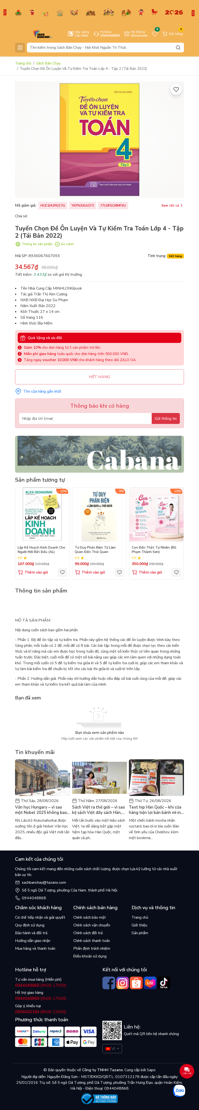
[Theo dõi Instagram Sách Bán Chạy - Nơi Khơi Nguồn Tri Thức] (122, 983)
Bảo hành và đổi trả (31, 933)
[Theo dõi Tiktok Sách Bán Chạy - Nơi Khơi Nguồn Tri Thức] (164, 983)
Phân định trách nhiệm (91, 948)
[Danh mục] (20, 48)
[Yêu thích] (176, 89)
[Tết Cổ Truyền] (99, 12)
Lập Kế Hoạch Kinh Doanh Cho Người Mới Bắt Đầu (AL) (41, 549)
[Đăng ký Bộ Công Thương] (99, 1098)
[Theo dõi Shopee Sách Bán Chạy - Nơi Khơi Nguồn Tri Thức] (136, 983)
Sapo (151, 1070)
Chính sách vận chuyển (91, 925)
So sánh (67, 244)
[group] (99, 139)
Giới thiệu (139, 925)
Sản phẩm (140, 933)
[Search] (178, 47)
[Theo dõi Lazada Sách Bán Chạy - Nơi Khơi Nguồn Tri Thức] (150, 983)
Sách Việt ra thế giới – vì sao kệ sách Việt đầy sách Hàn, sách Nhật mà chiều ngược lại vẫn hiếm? (99, 810)
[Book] (99, 454)
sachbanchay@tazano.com (44, 882)
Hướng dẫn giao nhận (32, 940)
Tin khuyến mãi (35, 752)
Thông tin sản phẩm (37, 244)
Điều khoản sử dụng (90, 956)
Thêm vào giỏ (36, 572)
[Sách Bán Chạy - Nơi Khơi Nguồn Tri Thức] (35, 33)
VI (113, 1048)
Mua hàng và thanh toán (35, 948)
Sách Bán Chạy (48, 63)
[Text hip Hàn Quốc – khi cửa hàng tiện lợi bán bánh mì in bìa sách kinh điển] (156, 777)
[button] (177, 533)
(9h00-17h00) (40, 985)
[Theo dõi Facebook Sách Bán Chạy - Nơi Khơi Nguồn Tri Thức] (108, 983)
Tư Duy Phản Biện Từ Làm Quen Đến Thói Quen (95, 549)
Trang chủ (23, 63)
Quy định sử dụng (29, 925)
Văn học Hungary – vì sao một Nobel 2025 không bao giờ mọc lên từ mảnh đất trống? (41, 810)
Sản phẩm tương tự (40, 480)
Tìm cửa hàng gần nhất (42, 391)
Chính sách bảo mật (89, 917)
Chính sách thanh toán (91, 940)
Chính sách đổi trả (88, 933)
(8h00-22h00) (40, 1012)
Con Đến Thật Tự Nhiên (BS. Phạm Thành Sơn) (154, 549)
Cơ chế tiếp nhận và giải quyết (40, 917)
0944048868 (34, 898)
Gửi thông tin (166, 418)
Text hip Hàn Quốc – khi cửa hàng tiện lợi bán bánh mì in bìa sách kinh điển (155, 810)
